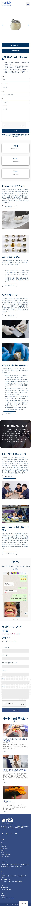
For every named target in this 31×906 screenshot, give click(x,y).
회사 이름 (5, 655)
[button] (28, 4)
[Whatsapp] (11, 833)
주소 (3, 678)
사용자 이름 (5, 647)
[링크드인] (16, 833)
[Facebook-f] (2, 833)
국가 (3, 98)
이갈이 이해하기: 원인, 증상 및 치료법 (14, 770)
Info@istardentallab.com (11, 634)
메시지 (4, 106)
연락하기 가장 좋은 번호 (9, 663)
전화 (3, 91)
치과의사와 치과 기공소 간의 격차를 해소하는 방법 (15, 740)
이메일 (4, 84)
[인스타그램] (7, 833)
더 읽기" (4, 751)
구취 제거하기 (7, 801)
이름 (3, 76)
